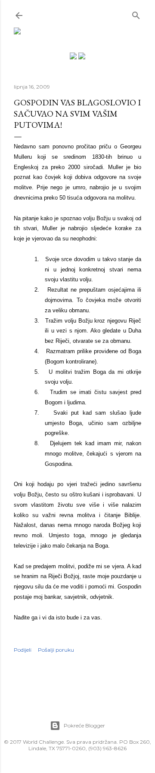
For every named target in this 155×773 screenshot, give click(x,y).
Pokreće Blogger (84, 725)
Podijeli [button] (22, 650)
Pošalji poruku (56, 650)
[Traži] (136, 13)
